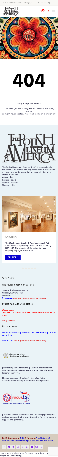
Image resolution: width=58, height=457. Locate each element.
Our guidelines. (8, 320)
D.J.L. (22, 438)
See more (13, 257)
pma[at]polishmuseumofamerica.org (29, 297)
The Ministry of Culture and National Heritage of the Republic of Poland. (27, 439)
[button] (23, 268)
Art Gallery (11, 237)
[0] (40, 11)
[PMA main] (11, 11)
